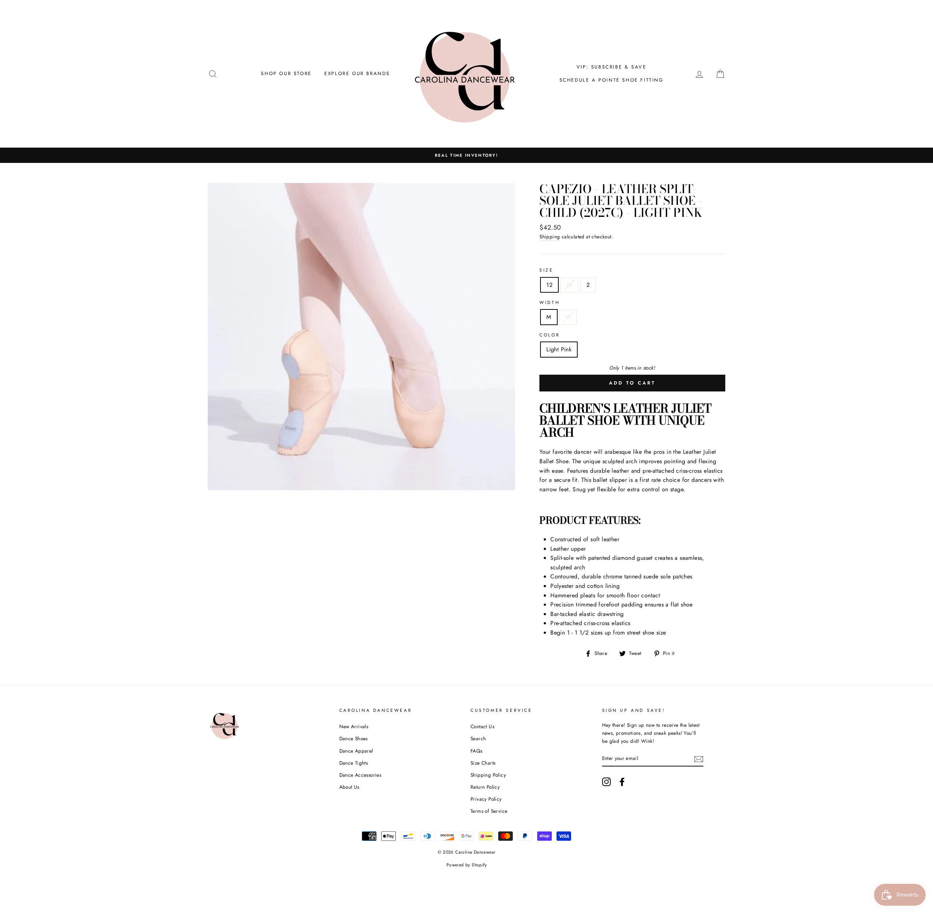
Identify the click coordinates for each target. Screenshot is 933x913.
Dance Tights (353, 762)
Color (549, 335)
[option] (466, 155)
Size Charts (483, 762)
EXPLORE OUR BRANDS (357, 73)
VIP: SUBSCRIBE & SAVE (612, 66)
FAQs (477, 750)
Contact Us (482, 726)
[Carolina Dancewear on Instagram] (606, 781)
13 (569, 285)
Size (546, 270)
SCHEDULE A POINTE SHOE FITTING (611, 80)
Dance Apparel (356, 750)
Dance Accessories (360, 775)
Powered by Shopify (466, 865)
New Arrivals (353, 726)
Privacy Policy (486, 799)
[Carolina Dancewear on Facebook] (622, 781)
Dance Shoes (353, 738)
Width (549, 302)
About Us (349, 787)
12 (549, 285)
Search (478, 738)
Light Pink (558, 349)
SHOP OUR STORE (286, 73)
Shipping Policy (488, 775)
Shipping (549, 236)
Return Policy (485, 787)
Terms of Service (489, 811)
